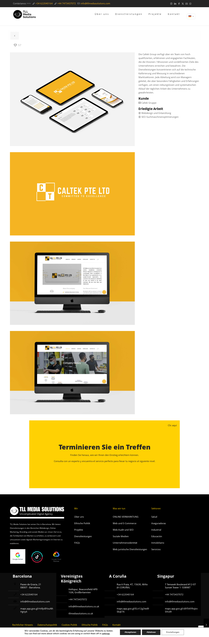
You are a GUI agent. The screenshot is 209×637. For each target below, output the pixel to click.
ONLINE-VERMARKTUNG (125, 516)
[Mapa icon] (186, 3)
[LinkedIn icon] (175, 3)
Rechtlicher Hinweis (22, 624)
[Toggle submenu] (129, 23)
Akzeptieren (130, 632)
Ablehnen (151, 632)
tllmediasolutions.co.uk (81, 613)
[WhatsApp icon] (190, 3)
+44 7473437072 (66, 3)
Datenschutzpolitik (47, 624)
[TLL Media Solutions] (24, 14)
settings (106, 633)
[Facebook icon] (179, 3)
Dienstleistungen (83, 536)
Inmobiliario (157, 542)
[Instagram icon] (171, 3)
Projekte (78, 529)
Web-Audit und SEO (123, 529)
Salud (154, 516)
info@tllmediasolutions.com (95, 3)
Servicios (156, 549)
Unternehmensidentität (125, 542)
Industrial (156, 529)
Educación (156, 536)
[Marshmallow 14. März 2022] (206, 625)
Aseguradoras (158, 523)
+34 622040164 (44, 3)
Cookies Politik (69, 624)
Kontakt (116, 624)
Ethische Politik (82, 523)
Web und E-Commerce (124, 523)
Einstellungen (172, 632)
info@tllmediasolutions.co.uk (84, 606)
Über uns (79, 516)
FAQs (77, 542)
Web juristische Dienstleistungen (130, 549)
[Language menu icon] (191, 16)
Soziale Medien (121, 536)
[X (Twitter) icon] (183, 3)
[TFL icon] (194, 3)
